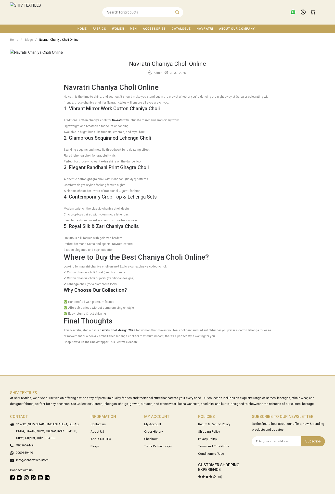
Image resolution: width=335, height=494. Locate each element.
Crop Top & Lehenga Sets (129, 197)
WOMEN (118, 28)
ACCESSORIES (154, 28)
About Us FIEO (100, 439)
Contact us (98, 424)
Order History (153, 431)
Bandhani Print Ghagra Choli (118, 167)
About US (97, 431)
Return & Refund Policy (214, 424)
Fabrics (99, 28)
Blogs (27, 39)
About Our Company (237, 28)
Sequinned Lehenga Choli (123, 138)
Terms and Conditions (213, 446)
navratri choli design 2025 (117, 330)
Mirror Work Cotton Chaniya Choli (123, 108)
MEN (133, 28)
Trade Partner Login (158, 446)
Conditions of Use (211, 453)
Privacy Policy (207, 439)
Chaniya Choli (160, 257)
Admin (157, 73)
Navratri (205, 28)
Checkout (151, 439)
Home (82, 28)
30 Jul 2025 (177, 73)
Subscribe (313, 441)
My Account (152, 424)
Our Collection (108, 290)
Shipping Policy (209, 431)
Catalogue (181, 28)
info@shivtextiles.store (32, 460)
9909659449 (24, 445)
